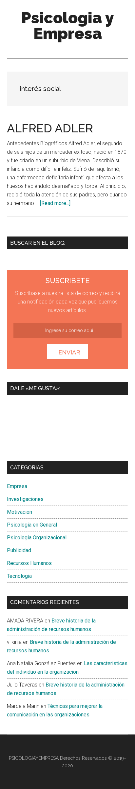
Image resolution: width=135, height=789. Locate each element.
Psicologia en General (32, 525)
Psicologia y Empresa (67, 26)
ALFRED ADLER (50, 128)
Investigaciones (25, 499)
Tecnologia (19, 576)
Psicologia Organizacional (37, 537)
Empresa (17, 486)
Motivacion (19, 512)
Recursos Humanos (29, 563)
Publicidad (19, 550)
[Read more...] (55, 203)
